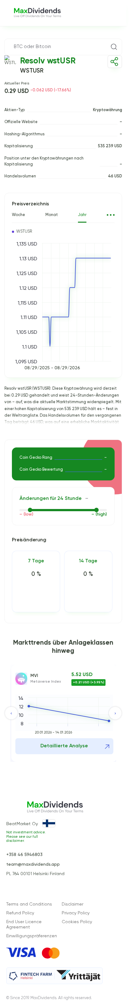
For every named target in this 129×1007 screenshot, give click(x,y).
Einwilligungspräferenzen (31, 936)
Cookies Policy (77, 922)
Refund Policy (20, 913)
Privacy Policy (76, 913)
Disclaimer (72, 904)
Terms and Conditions (29, 904)
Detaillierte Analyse (64, 746)
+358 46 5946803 (24, 855)
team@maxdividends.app (33, 864)
